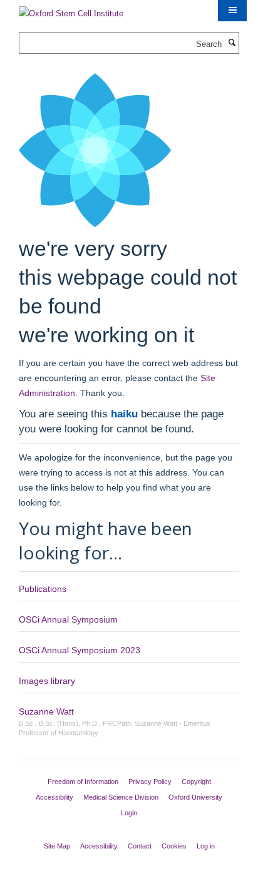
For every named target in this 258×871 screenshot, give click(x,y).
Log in (206, 846)
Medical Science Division (120, 797)
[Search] (232, 43)
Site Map (57, 846)
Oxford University (195, 797)
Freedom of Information (83, 781)
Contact (140, 846)
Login (129, 813)
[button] (232, 10)
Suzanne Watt (46, 711)
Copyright (196, 781)
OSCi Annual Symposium (68, 619)
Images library (47, 681)
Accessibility (54, 797)
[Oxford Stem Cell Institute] (71, 9)
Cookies (174, 846)
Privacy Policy (150, 781)
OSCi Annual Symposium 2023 (79, 650)
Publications (42, 589)
